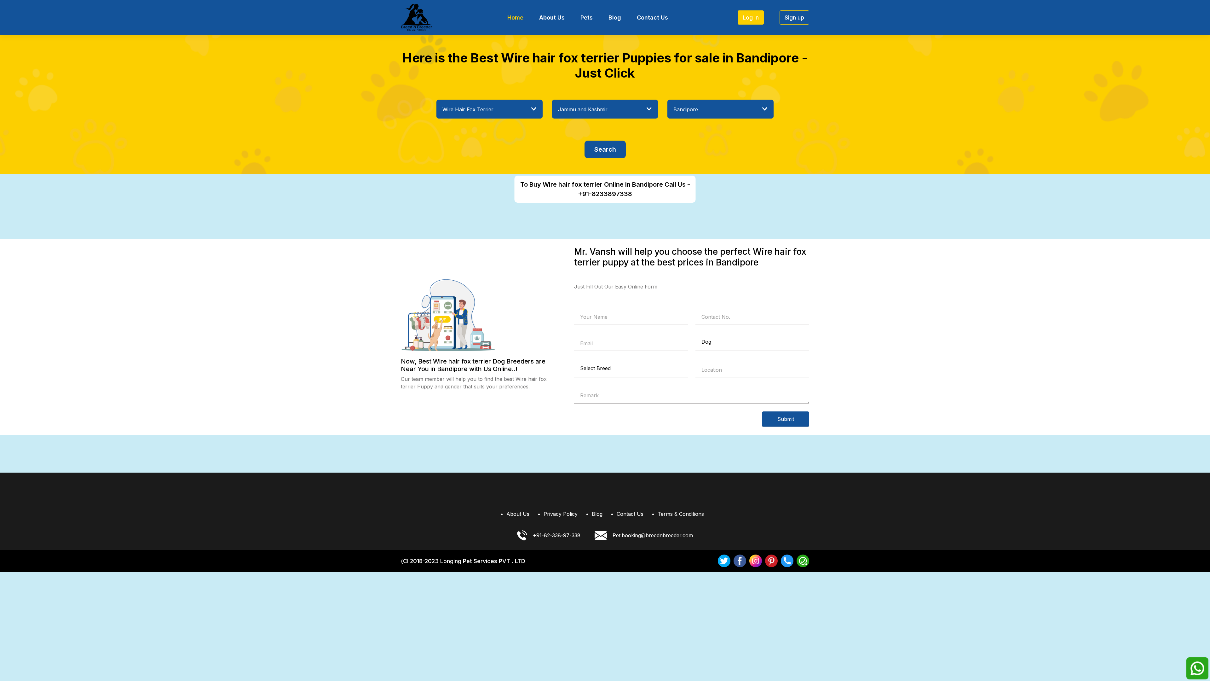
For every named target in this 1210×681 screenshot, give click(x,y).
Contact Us (652, 17)
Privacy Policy (561, 514)
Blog (614, 17)
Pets (586, 17)
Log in (751, 17)
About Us (552, 17)
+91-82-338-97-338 (556, 535)
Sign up (794, 17)
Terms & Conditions (681, 514)
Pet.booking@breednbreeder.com (653, 535)
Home (515, 17)
